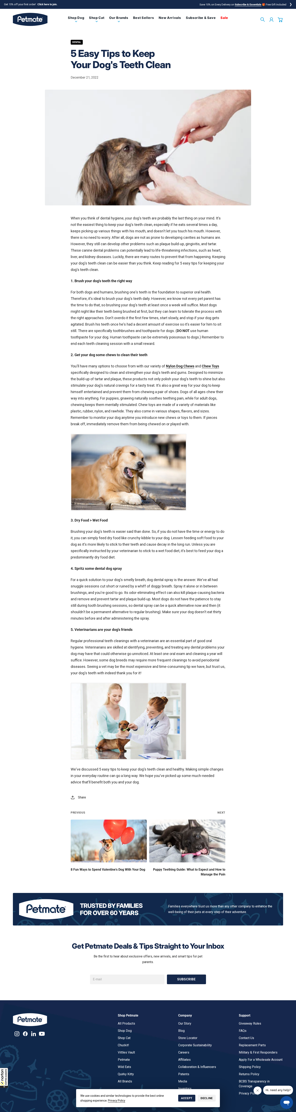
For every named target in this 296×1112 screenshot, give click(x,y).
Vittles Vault (126, 1052)
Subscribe (186, 979)
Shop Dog (125, 1031)
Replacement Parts (252, 1045)
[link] (76, 21)
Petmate (124, 1060)
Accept (187, 1098)
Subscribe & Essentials (248, 4)
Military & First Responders (258, 1052)
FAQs (242, 1031)
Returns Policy (249, 1074)
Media (182, 1081)
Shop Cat (124, 1038)
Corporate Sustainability (195, 1045)
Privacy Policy (116, 1100)
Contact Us (246, 1038)
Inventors (184, 1088)
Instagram (17, 1033)
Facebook (25, 1033)
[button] (4, 1078)
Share (82, 797)
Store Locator (187, 1038)
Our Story (184, 1023)
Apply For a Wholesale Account (261, 1060)
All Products (126, 1023)
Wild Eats (124, 1067)
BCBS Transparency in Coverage (254, 1083)
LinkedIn (33, 1033)
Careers (183, 1052)
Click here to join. (47, 4)
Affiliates (184, 1060)
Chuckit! (123, 1045)
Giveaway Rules (250, 1023)
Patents (183, 1074)
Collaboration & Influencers (197, 1067)
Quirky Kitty (126, 1074)
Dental (76, 42)
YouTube (41, 1033)
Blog (181, 1031)
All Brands (125, 1081)
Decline (207, 1098)
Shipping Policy (250, 1067)
